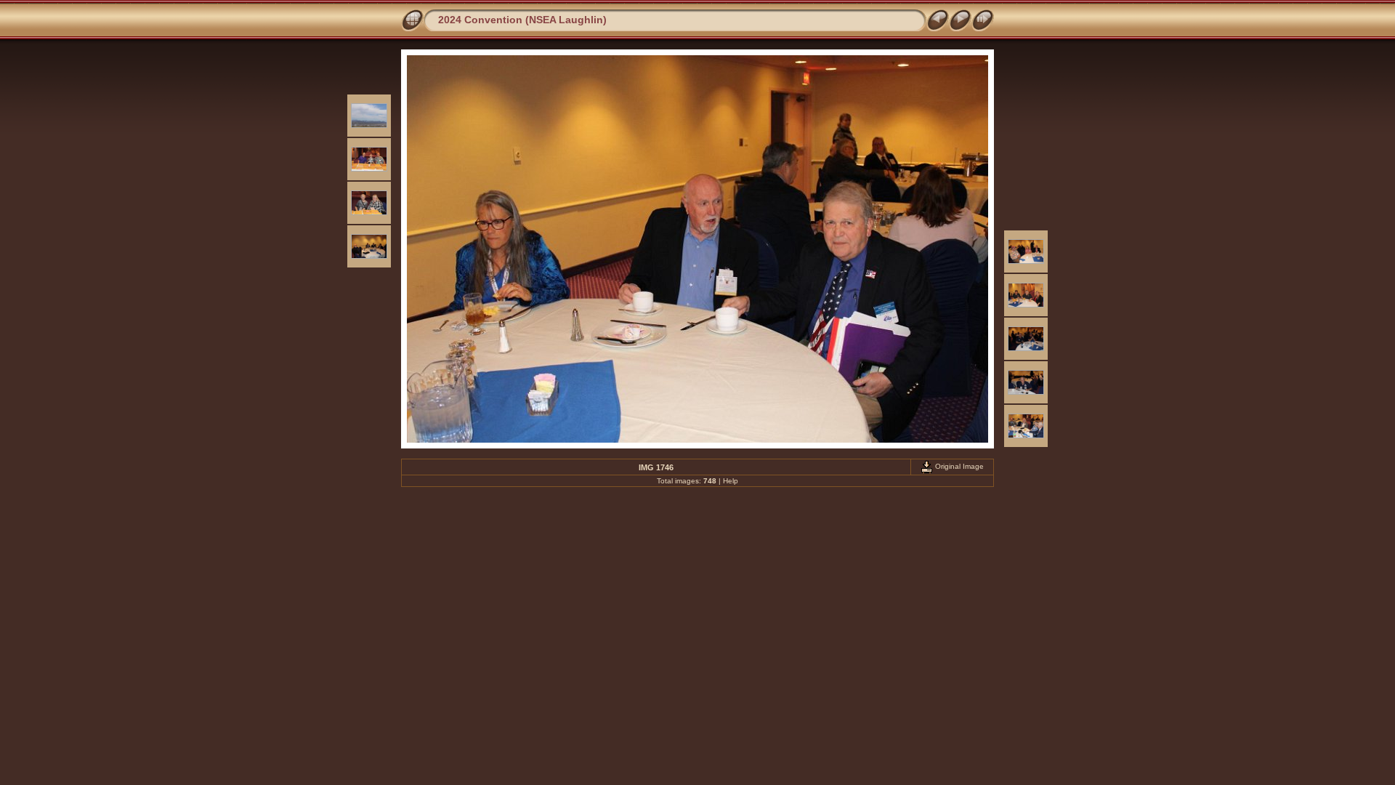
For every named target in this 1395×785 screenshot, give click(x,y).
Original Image (958, 466)
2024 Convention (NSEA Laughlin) (522, 19)
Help (730, 481)
